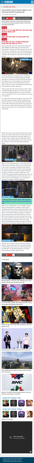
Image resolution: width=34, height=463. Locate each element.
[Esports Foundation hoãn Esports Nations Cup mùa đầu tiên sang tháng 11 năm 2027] (17, 382)
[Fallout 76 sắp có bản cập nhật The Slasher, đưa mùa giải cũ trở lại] (17, 315)
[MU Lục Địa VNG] (21, 403)
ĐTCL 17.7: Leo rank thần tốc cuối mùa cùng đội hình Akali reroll (17, 31)
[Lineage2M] (13, 403)
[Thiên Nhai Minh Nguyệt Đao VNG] (29, 414)
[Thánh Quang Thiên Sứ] (29, 403)
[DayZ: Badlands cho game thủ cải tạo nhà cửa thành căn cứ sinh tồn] (17, 360)
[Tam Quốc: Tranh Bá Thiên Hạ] (5, 403)
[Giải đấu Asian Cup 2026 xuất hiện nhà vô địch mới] (17, 338)
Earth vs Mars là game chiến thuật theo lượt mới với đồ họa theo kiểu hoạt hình (16, 201)
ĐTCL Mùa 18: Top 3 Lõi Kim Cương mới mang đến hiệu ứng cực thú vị (15, 42)
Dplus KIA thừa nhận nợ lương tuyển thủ (15, 37)
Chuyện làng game (9, 7)
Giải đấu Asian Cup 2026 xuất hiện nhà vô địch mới (16, 350)
